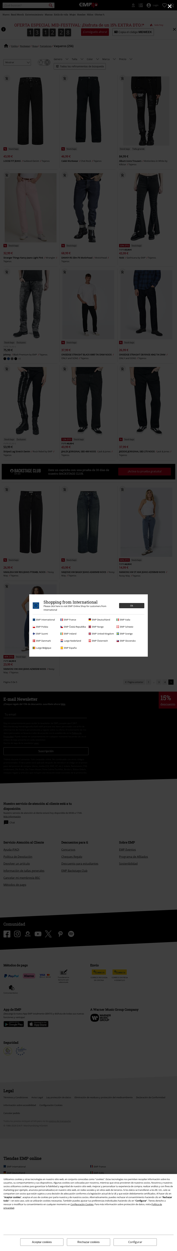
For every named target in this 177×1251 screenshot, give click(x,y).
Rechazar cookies (88, 1242)
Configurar (135, 1242)
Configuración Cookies (82, 1204)
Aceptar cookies (42, 1242)
